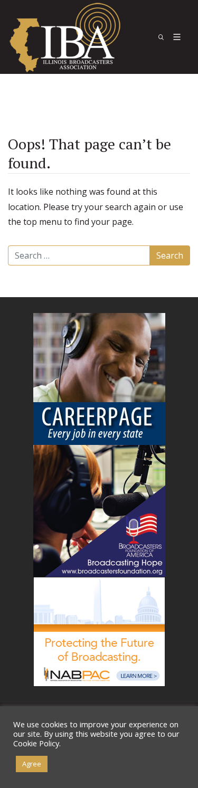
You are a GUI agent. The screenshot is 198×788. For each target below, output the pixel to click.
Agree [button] (31, 763)
